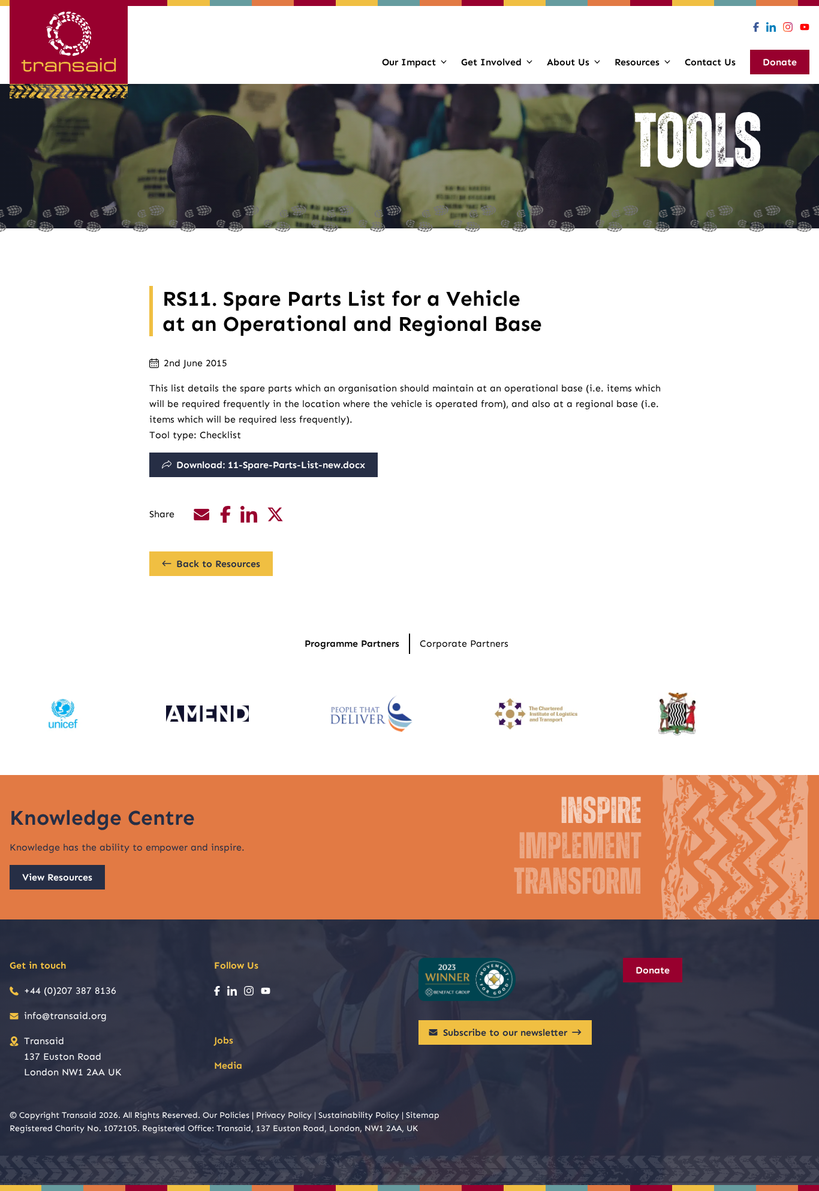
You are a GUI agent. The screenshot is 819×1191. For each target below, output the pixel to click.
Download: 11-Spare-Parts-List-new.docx (270, 465)
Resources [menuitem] (637, 62)
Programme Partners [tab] (352, 643)
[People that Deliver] (371, 713)
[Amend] (207, 713)
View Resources (57, 877)
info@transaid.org (65, 1015)
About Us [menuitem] (568, 62)
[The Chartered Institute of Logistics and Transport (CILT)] (536, 713)
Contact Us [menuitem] (710, 62)
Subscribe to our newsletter (505, 1032)
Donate (653, 970)
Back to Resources (218, 563)
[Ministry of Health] (677, 713)
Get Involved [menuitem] (491, 62)
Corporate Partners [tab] (464, 643)
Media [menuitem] (228, 1065)
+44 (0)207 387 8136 (70, 990)
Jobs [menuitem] (223, 1040)
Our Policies (226, 1115)
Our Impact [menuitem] (409, 62)
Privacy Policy (284, 1115)
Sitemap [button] (422, 1115)
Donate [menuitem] (780, 62)
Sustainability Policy (358, 1115)
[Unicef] (63, 713)
